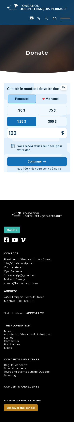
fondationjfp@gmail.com (20, 275)
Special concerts (15, 368)
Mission (9, 331)
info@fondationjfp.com (19, 263)
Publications (12, 344)
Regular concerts (15, 364)
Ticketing (10, 375)
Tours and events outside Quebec (27, 371)
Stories (8, 337)
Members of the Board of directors (27, 334)
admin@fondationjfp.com (21, 283)
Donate (12, 230)
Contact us (11, 341)
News (8, 347)
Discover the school (21, 407)
